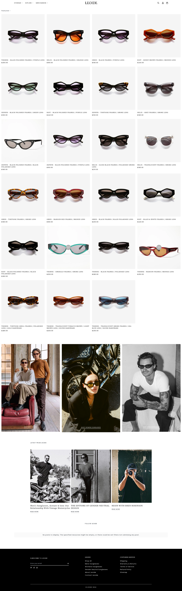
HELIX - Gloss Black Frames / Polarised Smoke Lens (113, 166)
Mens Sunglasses (92, 564)
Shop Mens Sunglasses (151, 427)
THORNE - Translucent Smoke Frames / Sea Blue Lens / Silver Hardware (111, 327)
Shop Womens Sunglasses (91, 427)
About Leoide (90, 572)
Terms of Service (127, 567)
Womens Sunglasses (93, 567)
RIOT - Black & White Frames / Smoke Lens (156, 219)
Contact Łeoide (91, 575)
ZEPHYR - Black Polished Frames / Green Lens (22, 112)
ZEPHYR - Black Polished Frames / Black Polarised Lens (19, 166)
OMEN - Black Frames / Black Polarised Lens (112, 219)
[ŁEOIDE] (91, 3)
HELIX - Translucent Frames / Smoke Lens (156, 165)
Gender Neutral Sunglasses (96, 569)
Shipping (123, 561)
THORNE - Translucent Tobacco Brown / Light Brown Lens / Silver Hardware (68, 327)
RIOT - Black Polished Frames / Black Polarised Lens (18, 273)
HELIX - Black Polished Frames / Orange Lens (67, 60)
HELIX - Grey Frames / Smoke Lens (152, 112)
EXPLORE (28, 3)
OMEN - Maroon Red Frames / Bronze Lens (66, 219)
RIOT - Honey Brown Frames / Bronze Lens (156, 60)
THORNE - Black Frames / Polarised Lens (110, 272)
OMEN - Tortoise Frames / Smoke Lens (18, 219)
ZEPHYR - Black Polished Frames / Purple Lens (68, 165)
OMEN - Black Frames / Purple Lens (108, 60)
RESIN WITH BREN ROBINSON (127, 506)
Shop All (88, 561)
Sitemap (123, 572)
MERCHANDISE (41, 3)
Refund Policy (125, 569)
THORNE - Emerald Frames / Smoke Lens (65, 272)
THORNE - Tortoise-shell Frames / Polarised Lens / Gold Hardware (22, 327)
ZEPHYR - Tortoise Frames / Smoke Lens (110, 112)
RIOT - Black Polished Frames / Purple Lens (67, 112)
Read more (34, 512)
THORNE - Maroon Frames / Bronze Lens (155, 272)
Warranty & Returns (128, 564)
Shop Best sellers (30, 427)
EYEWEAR (17, 3)
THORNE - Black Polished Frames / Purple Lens (23, 60)
